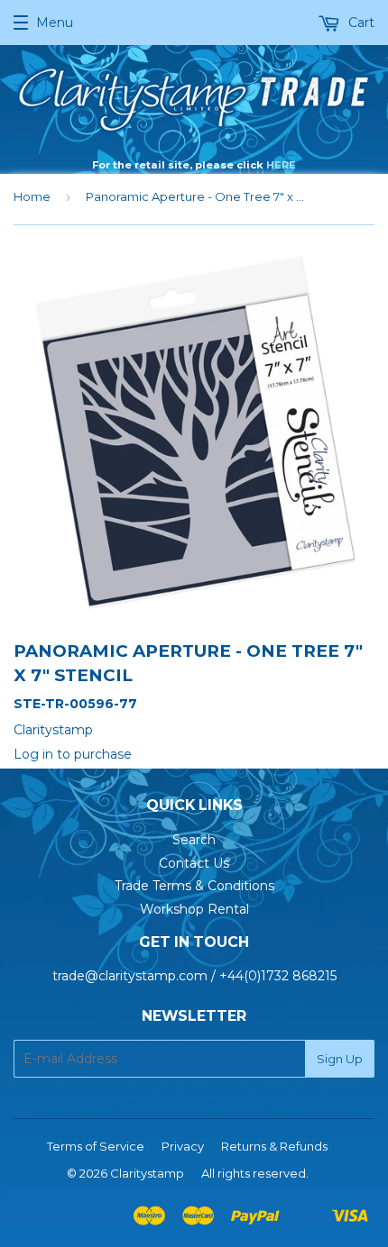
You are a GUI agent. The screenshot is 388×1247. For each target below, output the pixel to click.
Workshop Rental (194, 909)
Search (194, 840)
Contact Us (194, 863)
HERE (281, 165)
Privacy (183, 1146)
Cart (359, 22)
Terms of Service (95, 1146)
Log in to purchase (73, 754)
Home (32, 196)
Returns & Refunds (274, 1146)
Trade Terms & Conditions (194, 886)
